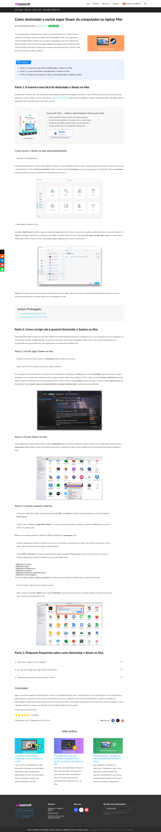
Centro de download (26, 810)
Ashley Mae (42, 26)
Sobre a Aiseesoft (33, 830)
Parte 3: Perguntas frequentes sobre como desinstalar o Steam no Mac (51, 75)
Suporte (115, 3)
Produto (96, 3)
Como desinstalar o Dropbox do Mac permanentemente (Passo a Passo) (107, 758)
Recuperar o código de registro (55, 809)
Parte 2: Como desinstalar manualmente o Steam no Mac (45, 71)
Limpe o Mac (37, 10)
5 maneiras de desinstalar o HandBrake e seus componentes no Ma (29, 758)
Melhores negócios (133, 3)
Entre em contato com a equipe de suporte (56, 817)
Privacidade (44, 830)
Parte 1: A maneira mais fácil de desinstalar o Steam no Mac (46, 68)
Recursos (105, 3)
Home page (19, 10)
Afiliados (66, 830)
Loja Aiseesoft (25, 816)
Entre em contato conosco (79, 830)
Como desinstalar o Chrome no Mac (33, 317)
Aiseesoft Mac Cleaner (60, 98)
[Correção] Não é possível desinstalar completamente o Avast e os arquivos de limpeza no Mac (68, 760)
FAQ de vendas (53, 813)
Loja (87, 3)
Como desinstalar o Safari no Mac (33, 313)
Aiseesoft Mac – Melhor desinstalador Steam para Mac (76, 113)
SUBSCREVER (111, 809)
